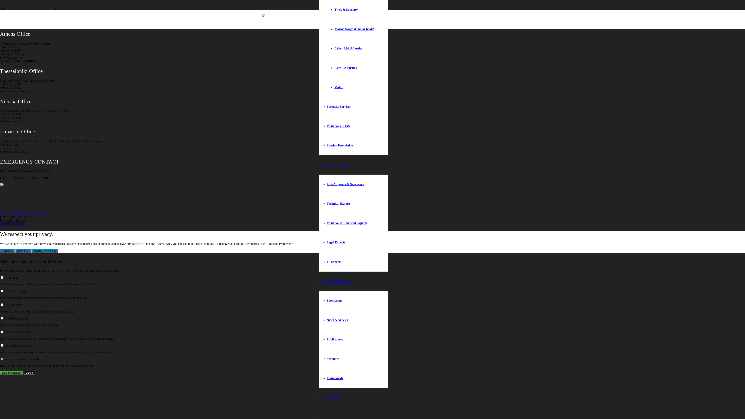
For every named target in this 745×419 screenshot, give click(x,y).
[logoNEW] (286, 26)
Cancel (29, 372)
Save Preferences (12, 372)
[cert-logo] (29, 210)
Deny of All (23, 250)
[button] (12, 224)
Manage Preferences (44, 250)
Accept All (7, 250)
